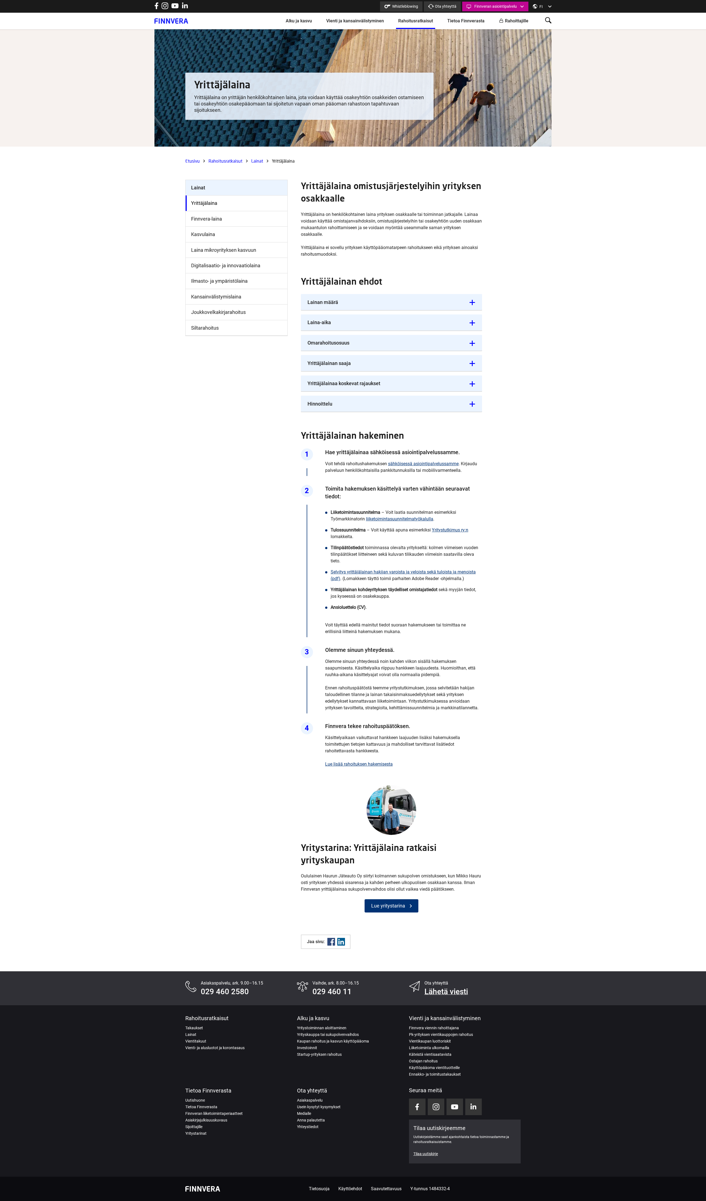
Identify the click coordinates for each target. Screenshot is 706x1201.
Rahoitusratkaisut (415, 20)
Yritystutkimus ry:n (450, 530)
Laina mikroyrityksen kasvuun (223, 250)
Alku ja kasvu (299, 20)
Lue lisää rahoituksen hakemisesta (359, 764)
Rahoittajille (516, 20)
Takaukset (194, 1028)
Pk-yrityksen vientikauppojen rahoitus (441, 1034)
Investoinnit (307, 1048)
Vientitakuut (195, 1041)
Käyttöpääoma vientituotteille (434, 1067)
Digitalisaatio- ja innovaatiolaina (225, 265)
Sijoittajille (193, 1127)
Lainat (257, 160)
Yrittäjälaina (204, 203)
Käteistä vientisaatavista (430, 1054)
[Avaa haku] (548, 21)
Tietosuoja (319, 1188)
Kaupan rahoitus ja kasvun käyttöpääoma (333, 1041)
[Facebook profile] (156, 7)
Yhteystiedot (308, 1127)
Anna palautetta (311, 1120)
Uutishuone (195, 1100)
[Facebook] (331, 941)
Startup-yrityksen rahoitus (319, 1054)
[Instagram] (165, 7)
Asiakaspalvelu (310, 1100)
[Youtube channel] (175, 7)
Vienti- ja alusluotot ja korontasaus (215, 1048)
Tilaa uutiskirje (425, 1154)
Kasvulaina (203, 234)
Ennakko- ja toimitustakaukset (435, 1074)
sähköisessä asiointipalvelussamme (423, 463)
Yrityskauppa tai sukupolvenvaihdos (328, 1034)
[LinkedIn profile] (185, 7)
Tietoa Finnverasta (466, 20)
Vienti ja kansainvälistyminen (355, 20)
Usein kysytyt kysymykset (319, 1107)
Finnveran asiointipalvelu (495, 6)
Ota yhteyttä (445, 6)
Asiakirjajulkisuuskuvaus (206, 1120)
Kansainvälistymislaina (216, 297)
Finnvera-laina (206, 219)
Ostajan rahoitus (423, 1061)
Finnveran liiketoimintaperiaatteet (214, 1113)
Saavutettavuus (386, 1188)
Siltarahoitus (205, 328)
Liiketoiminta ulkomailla (429, 1048)
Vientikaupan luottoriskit (430, 1041)
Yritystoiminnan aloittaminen (321, 1028)
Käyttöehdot (350, 1188)
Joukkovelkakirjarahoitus (218, 312)
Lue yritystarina (388, 906)
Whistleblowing (405, 6)
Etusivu (192, 160)
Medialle (304, 1113)
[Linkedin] (341, 941)
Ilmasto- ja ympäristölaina (219, 281)
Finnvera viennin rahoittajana (434, 1028)
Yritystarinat (196, 1133)
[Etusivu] (171, 21)
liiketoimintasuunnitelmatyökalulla (399, 519)
